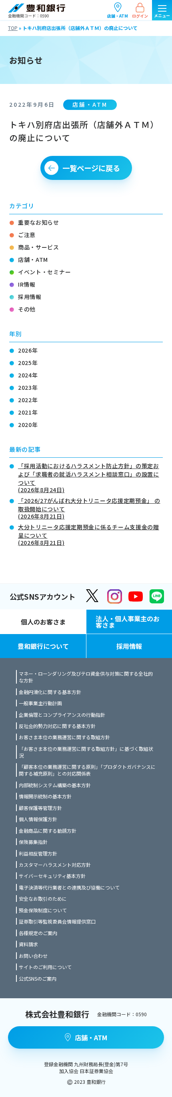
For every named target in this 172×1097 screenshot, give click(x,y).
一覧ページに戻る (91, 168)
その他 (27, 309)
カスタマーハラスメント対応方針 (55, 864)
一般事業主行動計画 (40, 703)
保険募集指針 (33, 841)
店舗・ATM (117, 15)
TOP (13, 27)
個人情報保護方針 (38, 819)
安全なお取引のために (43, 898)
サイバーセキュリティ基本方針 (52, 875)
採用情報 (30, 297)
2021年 (28, 412)
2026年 (28, 350)
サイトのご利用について (45, 966)
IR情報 (27, 284)
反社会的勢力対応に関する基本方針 (57, 725)
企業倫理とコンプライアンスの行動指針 (62, 714)
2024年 (28, 375)
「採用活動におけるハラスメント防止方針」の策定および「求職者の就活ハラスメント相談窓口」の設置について (88, 477)
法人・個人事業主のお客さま (128, 622)
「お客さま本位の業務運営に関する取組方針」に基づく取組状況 (86, 752)
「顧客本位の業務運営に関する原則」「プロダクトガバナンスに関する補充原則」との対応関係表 (87, 770)
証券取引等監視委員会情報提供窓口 (57, 921)
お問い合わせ (33, 955)
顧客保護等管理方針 (40, 807)
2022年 (28, 400)
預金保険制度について (43, 910)
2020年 (28, 425)
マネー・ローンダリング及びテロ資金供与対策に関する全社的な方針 (86, 677)
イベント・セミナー (44, 272)
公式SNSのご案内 (37, 978)
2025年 (28, 363)
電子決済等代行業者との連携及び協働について (69, 887)
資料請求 (28, 944)
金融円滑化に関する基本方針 (50, 691)
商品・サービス (38, 247)
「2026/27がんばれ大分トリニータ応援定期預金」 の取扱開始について (89, 508)
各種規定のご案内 (38, 932)
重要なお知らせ (38, 222)
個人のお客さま (43, 621)
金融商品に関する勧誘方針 (47, 830)
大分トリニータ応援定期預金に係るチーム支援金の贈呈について (88, 534)
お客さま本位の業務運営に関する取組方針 (64, 737)
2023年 (28, 387)
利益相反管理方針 (38, 853)
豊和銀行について (43, 646)
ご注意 (27, 235)
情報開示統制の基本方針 (45, 796)
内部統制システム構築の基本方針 (55, 785)
